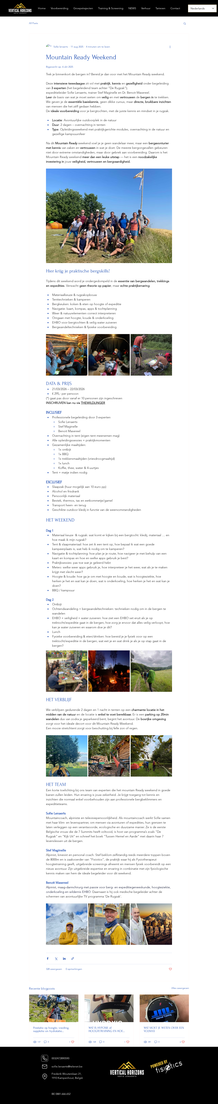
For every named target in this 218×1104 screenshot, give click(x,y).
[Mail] (44, 1066)
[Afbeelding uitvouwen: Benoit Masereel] (151, 924)
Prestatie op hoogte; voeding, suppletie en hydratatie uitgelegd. (51, 1029)
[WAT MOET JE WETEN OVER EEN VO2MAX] (164, 1008)
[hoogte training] (109, 1008)
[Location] (44, 1076)
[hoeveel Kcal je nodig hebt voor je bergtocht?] (53, 1008)
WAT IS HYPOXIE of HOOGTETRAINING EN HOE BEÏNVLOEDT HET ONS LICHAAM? (106, 1029)
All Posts (33, 23)
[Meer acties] (170, 47)
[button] (184, 23)
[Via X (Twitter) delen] (56, 958)
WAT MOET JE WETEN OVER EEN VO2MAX (164, 1029)
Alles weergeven (180, 988)
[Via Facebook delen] (47, 958)
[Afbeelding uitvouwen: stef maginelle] (109, 924)
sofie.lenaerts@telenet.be (67, 1066)
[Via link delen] (72, 958)
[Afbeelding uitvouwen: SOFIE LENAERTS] (66, 924)
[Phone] (44, 1058)
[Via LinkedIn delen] (64, 958)
